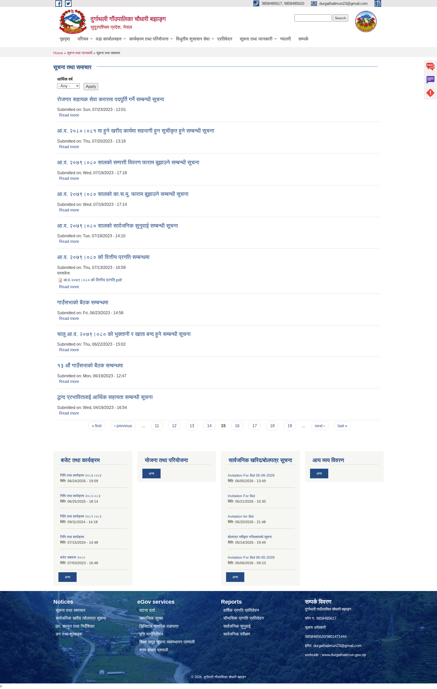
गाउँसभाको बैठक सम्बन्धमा (82, 302)
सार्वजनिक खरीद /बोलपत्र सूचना (81, 618)
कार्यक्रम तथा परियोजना (148, 39)
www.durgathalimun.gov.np (344, 655)
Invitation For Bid (241, 496)
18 (272, 426)
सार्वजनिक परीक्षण (236, 634)
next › (320, 426)
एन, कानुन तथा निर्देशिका (75, 626)
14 (209, 426)
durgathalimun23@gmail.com (337, 645)
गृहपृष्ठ (65, 39)
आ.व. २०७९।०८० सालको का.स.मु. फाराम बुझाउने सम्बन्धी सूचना (122, 194)
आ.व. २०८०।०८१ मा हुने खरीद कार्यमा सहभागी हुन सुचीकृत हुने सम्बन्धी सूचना (135, 131)
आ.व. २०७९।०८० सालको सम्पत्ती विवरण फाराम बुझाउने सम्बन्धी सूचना (128, 162)
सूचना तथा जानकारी (256, 39)
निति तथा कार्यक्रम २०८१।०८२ (80, 516)
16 (237, 426)
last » (342, 426)
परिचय (83, 39)
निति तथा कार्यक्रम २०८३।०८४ (80, 475)
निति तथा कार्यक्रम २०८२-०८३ (80, 496)
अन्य (67, 577)
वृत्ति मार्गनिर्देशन (151, 634)
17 (254, 426)
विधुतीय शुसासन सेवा (193, 39)
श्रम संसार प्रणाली (153, 650)
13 (192, 426)
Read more (69, 115)
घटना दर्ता (147, 610)
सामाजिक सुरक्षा (151, 618)
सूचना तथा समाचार (70, 610)
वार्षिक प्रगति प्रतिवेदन (241, 610)
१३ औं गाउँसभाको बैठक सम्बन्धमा (90, 365)
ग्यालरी (285, 39)
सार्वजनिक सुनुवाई (237, 626)
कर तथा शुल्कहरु (69, 634)
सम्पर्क (303, 39)
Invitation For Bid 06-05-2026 (251, 557)
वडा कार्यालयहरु (109, 39)
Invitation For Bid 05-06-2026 (251, 475)
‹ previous (123, 426)
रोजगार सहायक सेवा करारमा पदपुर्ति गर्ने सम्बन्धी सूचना (110, 99)
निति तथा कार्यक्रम (72, 537)
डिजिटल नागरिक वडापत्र (159, 626)
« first (96, 426)
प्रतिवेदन (224, 39)
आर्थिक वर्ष (65, 79)
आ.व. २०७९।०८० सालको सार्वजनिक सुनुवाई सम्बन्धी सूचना (117, 226)
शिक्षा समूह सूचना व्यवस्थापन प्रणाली (167, 642)
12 (174, 426)
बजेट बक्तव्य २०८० (72, 557)
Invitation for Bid (241, 516)
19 (290, 426)
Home (58, 53)
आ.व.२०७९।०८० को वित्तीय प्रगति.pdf (92, 280)
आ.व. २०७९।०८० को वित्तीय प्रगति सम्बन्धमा (103, 257)
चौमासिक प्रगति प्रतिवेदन (243, 618)
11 (157, 426)
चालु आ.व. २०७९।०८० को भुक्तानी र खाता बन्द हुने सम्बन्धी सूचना (124, 334)
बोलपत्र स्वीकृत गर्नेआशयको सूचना (250, 537)
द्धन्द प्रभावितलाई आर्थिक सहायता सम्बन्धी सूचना (105, 397)
